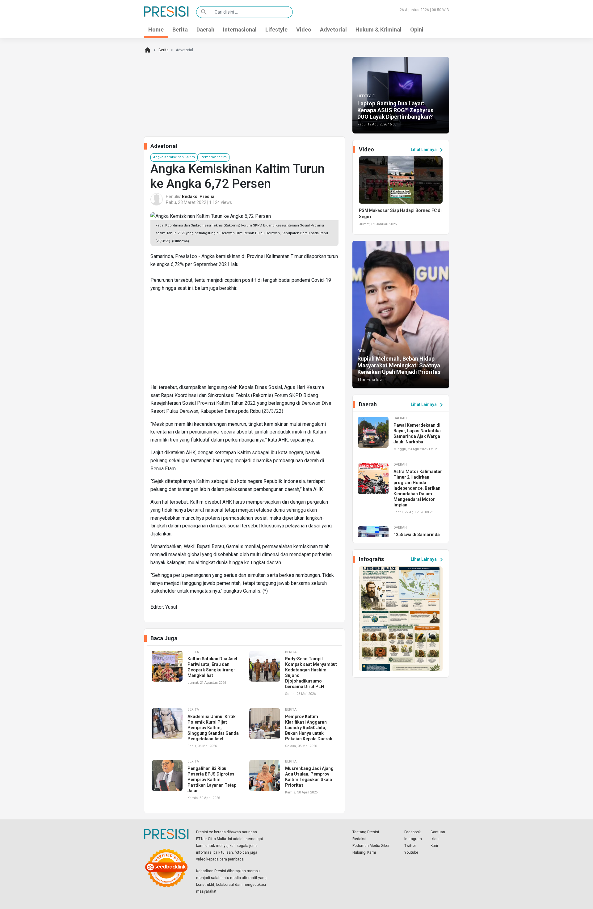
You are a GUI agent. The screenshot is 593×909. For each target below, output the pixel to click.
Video (303, 29)
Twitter (410, 845)
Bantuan (438, 832)
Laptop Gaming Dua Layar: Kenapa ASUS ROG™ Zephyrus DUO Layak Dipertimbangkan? (395, 110)
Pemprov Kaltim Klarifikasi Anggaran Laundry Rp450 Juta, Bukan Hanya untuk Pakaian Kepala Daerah (308, 727)
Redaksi (359, 839)
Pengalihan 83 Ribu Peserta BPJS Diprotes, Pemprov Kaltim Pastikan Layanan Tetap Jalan (211, 779)
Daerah (205, 29)
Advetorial (333, 29)
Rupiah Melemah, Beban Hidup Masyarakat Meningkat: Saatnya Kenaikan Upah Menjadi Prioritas (398, 365)
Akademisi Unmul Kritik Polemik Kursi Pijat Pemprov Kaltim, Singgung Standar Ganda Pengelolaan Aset (213, 727)
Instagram (413, 839)
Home (156, 29)
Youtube (411, 852)
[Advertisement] (244, 340)
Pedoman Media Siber (370, 845)
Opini (416, 29)
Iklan (435, 839)
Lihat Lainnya (428, 150)
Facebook (412, 832)
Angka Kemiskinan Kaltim (174, 157)
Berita (180, 29)
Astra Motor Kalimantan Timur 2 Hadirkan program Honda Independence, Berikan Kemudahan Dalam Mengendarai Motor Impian (418, 488)
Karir (434, 845)
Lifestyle (276, 29)
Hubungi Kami (364, 852)
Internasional (240, 29)
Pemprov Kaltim (213, 157)
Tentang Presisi (365, 832)
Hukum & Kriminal (378, 29)
